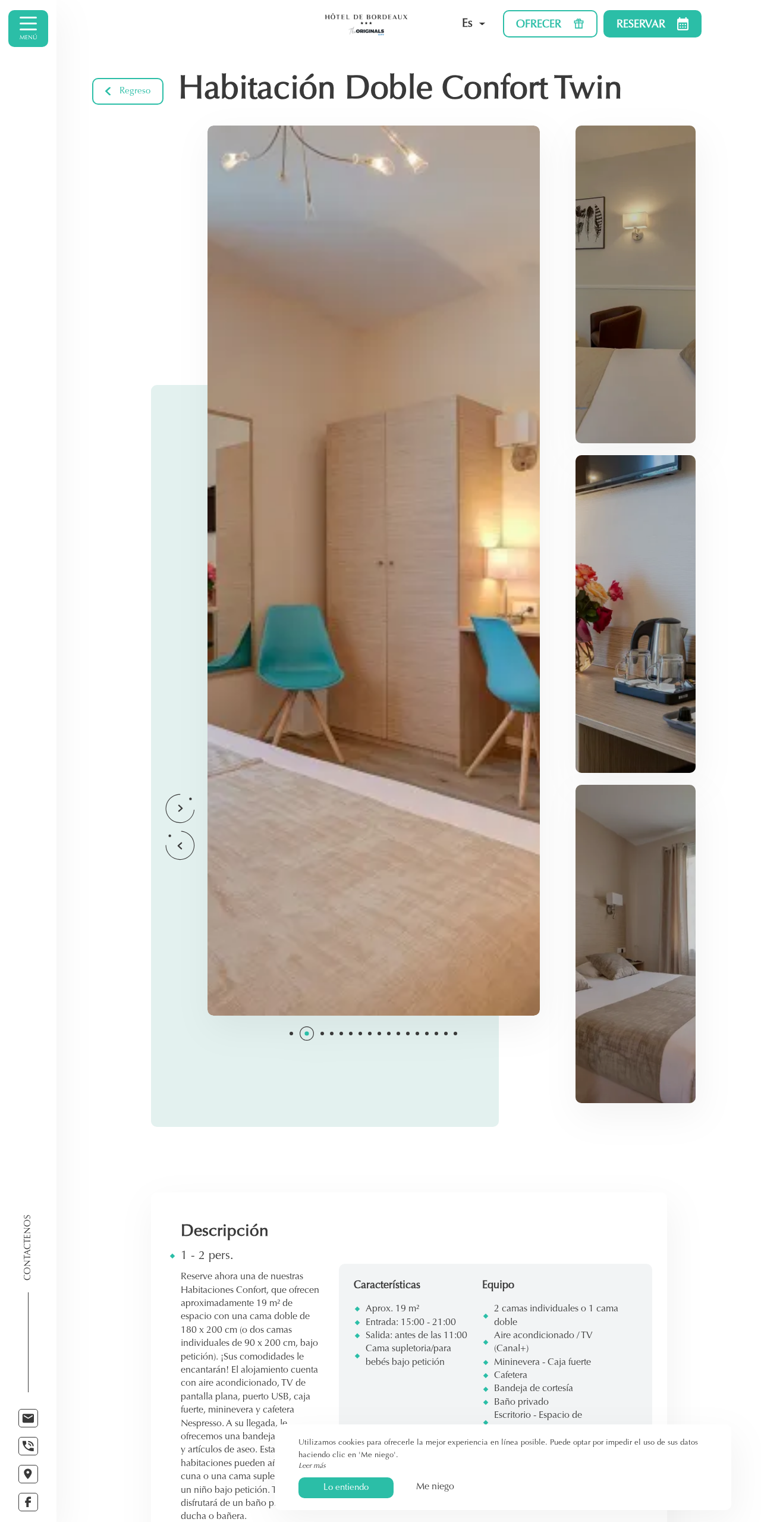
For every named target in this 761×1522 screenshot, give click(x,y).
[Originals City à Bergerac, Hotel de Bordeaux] (366, 24)
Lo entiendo (346, 1487)
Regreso (135, 91)
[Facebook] (28, 1502)
